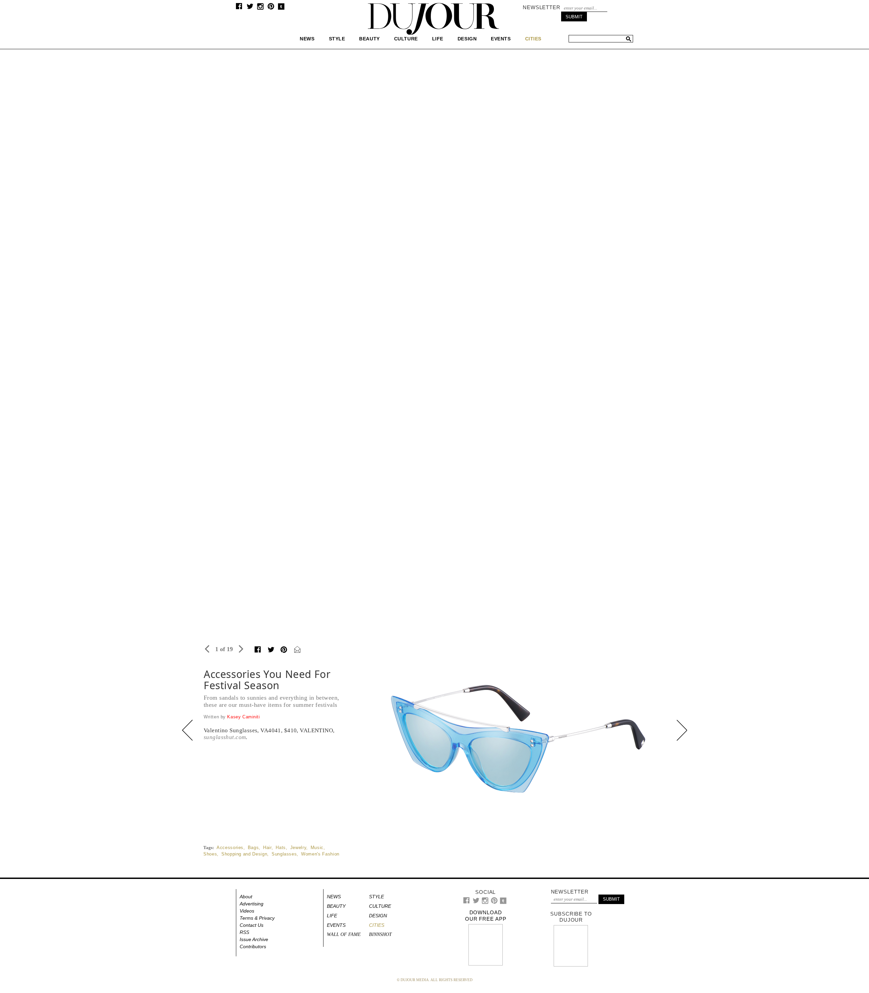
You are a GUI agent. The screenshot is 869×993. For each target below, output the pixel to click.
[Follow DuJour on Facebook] (239, 8)
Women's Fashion (320, 854)
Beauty (369, 38)
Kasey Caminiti (243, 716)
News (307, 38)
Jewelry (298, 847)
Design (467, 38)
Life (437, 38)
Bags (253, 847)
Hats (281, 847)
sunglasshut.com (225, 737)
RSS (244, 932)
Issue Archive (254, 939)
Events (501, 38)
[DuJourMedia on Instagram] (260, 8)
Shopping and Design (244, 854)
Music (317, 847)
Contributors (253, 946)
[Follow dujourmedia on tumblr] (281, 8)
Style (337, 38)
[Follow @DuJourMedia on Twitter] (250, 8)
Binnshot (380, 934)
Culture (406, 38)
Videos (247, 911)
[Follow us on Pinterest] (270, 8)
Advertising (251, 903)
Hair (267, 847)
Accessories (230, 847)
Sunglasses (284, 854)
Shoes (210, 854)
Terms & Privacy (257, 918)
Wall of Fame (344, 934)
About (246, 896)
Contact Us (251, 925)
